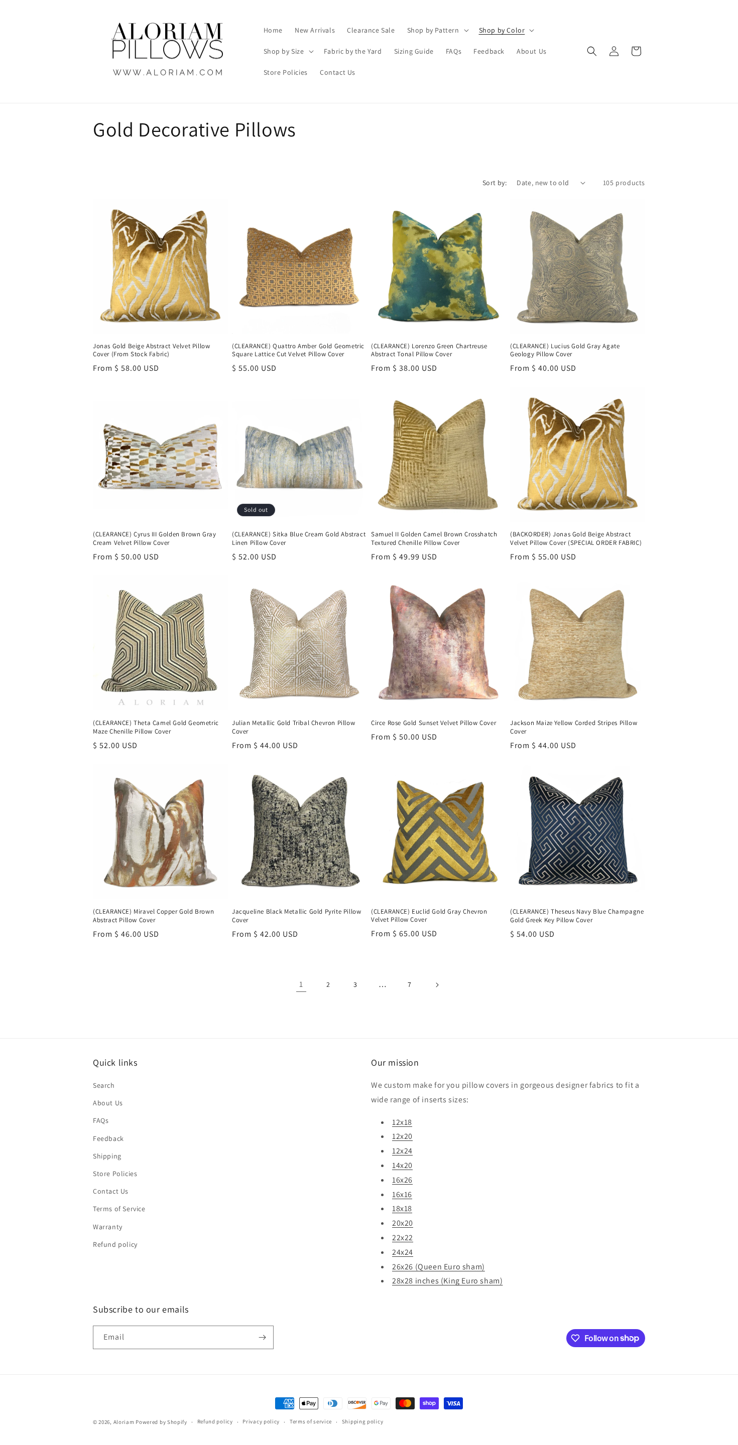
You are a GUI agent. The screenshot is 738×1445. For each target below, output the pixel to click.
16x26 (402, 1180)
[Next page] (437, 985)
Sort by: (494, 182)
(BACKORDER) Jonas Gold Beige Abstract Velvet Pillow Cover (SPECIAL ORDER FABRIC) (576, 538)
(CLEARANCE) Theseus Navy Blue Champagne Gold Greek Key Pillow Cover (577, 916)
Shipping (107, 1156)
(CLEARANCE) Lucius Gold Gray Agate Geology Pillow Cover (565, 350)
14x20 (402, 1165)
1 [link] (301, 984)
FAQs (100, 1120)
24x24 (402, 1252)
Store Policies (115, 1173)
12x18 (402, 1122)
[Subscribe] (262, 1337)
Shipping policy (363, 1421)
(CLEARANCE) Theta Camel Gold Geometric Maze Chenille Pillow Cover (156, 727)
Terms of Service (119, 1208)
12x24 (402, 1150)
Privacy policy (261, 1421)
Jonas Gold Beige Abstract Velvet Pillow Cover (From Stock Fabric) (151, 350)
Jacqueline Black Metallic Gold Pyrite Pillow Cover (296, 916)
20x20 (402, 1223)
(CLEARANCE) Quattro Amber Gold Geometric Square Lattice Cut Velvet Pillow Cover (298, 350)
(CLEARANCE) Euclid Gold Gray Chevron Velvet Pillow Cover (429, 916)
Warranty (107, 1226)
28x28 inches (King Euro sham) (447, 1280)
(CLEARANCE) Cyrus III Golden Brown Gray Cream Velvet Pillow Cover (154, 538)
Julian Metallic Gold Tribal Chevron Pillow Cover (293, 727)
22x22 (402, 1237)
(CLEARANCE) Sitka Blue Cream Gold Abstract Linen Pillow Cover (298, 538)
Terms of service (311, 1421)
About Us (108, 1102)
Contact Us (111, 1191)
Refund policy (115, 1244)
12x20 (402, 1136)
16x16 (402, 1194)
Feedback (108, 1138)
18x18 (402, 1208)
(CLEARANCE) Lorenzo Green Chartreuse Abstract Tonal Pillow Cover (429, 350)
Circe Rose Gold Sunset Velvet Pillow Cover (433, 723)
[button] (437, 30)
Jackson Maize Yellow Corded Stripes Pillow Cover (573, 727)
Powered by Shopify (161, 1421)
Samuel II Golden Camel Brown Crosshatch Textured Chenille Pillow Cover (434, 538)
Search (104, 1085)
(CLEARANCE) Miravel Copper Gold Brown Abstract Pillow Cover (153, 916)
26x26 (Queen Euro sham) (438, 1266)
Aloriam (124, 1421)
